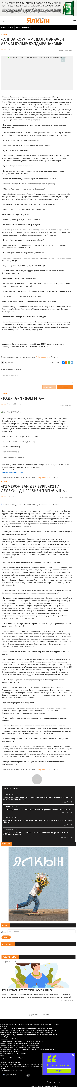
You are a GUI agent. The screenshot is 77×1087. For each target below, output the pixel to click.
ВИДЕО (10, 28)
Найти (6, 937)
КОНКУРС (25, 28)
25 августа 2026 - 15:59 (10, 830)
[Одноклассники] (66, 362)
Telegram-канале (43, 357)
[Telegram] (72, 362)
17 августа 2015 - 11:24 (14, 49)
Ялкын (6, 34)
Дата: (4, 932)
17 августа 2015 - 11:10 (14, 404)
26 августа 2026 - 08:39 (10, 817)
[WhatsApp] (69, 362)
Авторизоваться (49, 387)
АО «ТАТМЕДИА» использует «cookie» (13, 1064)
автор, (3, 49)
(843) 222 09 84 (55, 1086)
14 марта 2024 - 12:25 (9, 962)
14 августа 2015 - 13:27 (14, 496)
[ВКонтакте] (63, 362)
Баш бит (46, 1015)
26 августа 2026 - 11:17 (10, 807)
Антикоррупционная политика (10, 1062)
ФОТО (18, 28)
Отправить (65, 387)
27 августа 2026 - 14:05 (10, 794)
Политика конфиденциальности (11, 1070)
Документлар (33, 1015)
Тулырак (58, 1071)
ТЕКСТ (3, 28)
